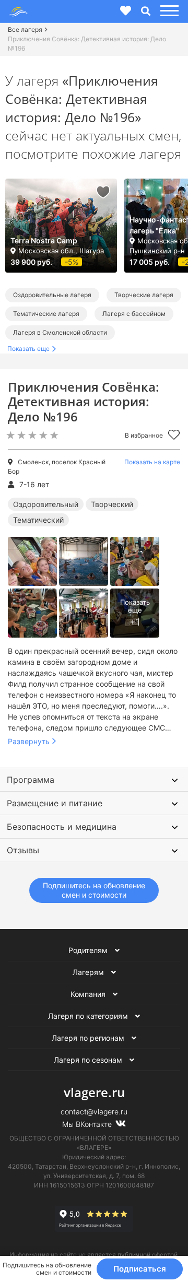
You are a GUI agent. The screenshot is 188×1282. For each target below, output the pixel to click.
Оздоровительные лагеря (52, 295)
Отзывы (23, 850)
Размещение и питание (54, 803)
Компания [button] (89, 994)
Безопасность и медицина (61, 826)
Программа (30, 779)
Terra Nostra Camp (43, 240)
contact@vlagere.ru (94, 1111)
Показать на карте (152, 462)
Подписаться (139, 1269)
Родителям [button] (89, 950)
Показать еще (28, 348)
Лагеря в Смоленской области (60, 332)
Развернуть (29, 741)
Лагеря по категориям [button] (89, 1016)
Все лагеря (25, 29)
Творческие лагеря (143, 295)
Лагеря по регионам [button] (89, 1037)
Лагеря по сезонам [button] (89, 1059)
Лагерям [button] (89, 972)
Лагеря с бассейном (134, 313)
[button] (168, 11)
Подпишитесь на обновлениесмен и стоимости (94, 890)
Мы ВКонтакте (88, 1124)
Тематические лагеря (46, 313)
